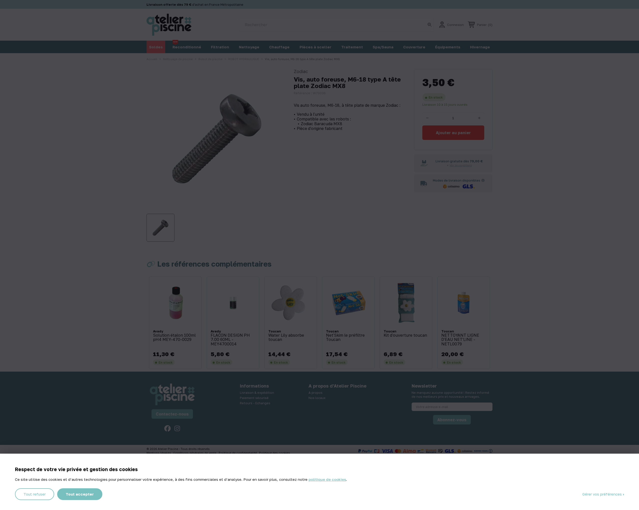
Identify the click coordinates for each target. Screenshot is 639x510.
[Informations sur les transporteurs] (483, 180)
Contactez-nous (172, 413)
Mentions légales (159, 452)
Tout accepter (80, 494)
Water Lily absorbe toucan (286, 337)
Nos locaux (317, 398)
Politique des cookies (274, 452)
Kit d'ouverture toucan (405, 335)
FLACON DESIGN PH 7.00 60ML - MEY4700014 (230, 339)
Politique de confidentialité (238, 452)
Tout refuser (34, 494)
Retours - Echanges (255, 403)
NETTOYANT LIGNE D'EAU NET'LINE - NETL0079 (460, 339)
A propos (315, 393)
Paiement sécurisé (254, 398)
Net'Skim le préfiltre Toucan (345, 337)
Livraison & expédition (257, 393)
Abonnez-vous (452, 419)
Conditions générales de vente (195, 452)
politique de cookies (327, 479)
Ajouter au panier (453, 132)
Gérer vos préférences (602, 494)
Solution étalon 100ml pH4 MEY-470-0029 (174, 337)
